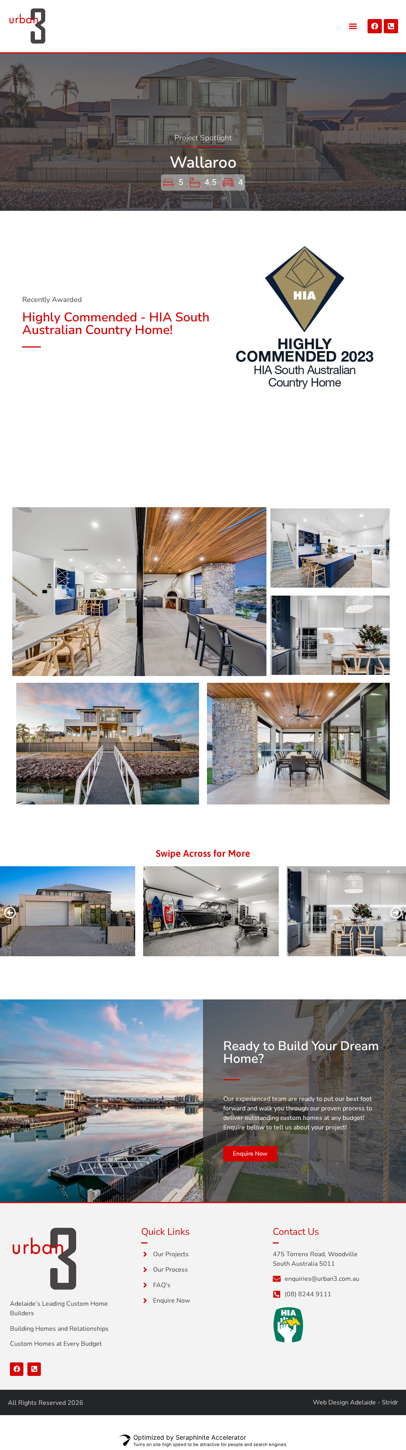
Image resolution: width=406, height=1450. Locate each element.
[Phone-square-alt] (391, 26)
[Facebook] (375, 26)
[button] (353, 25)
